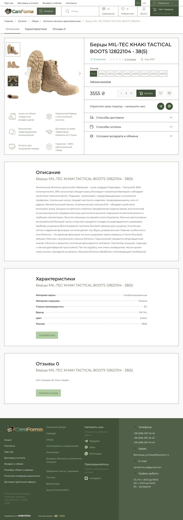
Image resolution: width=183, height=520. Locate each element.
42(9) (127, 73)
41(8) (118, 73)
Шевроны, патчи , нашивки (62, 471)
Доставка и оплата (28, 3)
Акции (7, 439)
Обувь (35, 21)
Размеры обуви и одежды (18, 469)
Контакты (71, 3)
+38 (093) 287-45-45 (144, 437)
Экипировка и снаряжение (62, 445)
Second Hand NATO (57, 489)
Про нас (8, 3)
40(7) (110, 73)
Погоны (50, 477)
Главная (8, 21)
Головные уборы (56, 426)
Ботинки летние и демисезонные (62, 21)
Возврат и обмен (52, 3)
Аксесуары (52, 452)
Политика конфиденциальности (22, 475)
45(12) (154, 73)
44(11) (145, 73)
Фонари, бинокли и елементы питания (64, 460)
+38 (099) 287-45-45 (144, 442)
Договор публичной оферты (20, 481)
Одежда (51, 433)
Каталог (22, 21)
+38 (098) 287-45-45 (144, 433)
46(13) (163, 73)
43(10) (136, 73)
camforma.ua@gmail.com (147, 467)
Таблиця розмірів (100, 81)
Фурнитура (53, 483)
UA (144, 3)
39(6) (102, 73)
